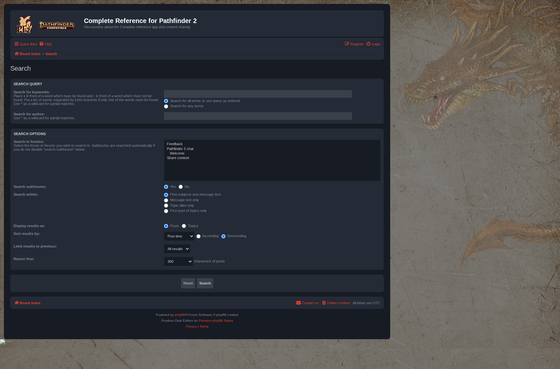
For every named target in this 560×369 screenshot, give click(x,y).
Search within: (26, 194)
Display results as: (29, 226)
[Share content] (272, 158)
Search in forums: (29, 142)
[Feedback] (272, 144)
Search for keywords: (32, 92)
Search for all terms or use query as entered (204, 101)
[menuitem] (45, 44)
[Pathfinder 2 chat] (272, 149)
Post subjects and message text (195, 194)
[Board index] (48, 23)
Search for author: (29, 114)
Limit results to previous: (35, 246)
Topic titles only (181, 205)
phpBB (180, 315)
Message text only (184, 200)
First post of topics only (188, 211)
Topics (192, 226)
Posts (174, 226)
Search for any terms (186, 106)
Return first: (24, 259)
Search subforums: (30, 187)
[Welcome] (272, 153)
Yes (172, 187)
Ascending (210, 236)
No (186, 187)
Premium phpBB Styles (216, 320)
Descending (236, 236)
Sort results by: (27, 234)
